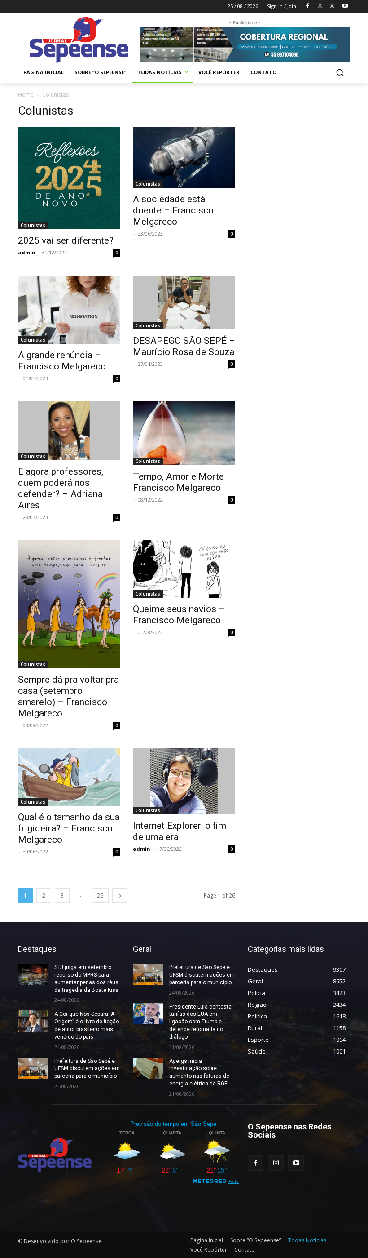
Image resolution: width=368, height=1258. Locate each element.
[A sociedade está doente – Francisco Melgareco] (184, 157)
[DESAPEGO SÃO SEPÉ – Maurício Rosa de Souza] (184, 302)
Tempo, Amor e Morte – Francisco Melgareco (182, 482)
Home (26, 94)
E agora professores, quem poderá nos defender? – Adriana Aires (60, 488)
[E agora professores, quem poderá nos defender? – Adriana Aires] (69, 430)
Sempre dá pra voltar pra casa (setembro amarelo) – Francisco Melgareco (68, 696)
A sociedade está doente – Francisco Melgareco (173, 210)
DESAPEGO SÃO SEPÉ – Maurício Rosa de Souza (184, 346)
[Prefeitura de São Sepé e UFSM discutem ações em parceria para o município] (33, 1068)
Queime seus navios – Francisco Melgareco (179, 615)
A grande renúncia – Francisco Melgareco (62, 361)
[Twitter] (332, 6)
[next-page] (119, 895)
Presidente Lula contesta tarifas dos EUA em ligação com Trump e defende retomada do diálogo (200, 1022)
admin (26, 252)
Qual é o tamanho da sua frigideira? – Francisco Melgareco (69, 828)
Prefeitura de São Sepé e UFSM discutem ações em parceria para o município (87, 1069)
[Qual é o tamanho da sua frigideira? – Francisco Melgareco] (69, 777)
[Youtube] (345, 6)
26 (100, 895)
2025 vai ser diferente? (66, 240)
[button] (339, 72)
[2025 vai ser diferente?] (69, 178)
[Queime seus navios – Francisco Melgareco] (184, 569)
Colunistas (33, 225)
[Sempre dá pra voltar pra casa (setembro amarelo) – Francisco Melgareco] (69, 604)
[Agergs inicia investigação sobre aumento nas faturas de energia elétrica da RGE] (148, 1068)
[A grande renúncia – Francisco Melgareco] (69, 310)
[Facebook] (307, 6)
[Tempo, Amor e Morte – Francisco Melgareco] (184, 433)
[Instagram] (320, 6)
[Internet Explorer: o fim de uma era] (184, 781)
